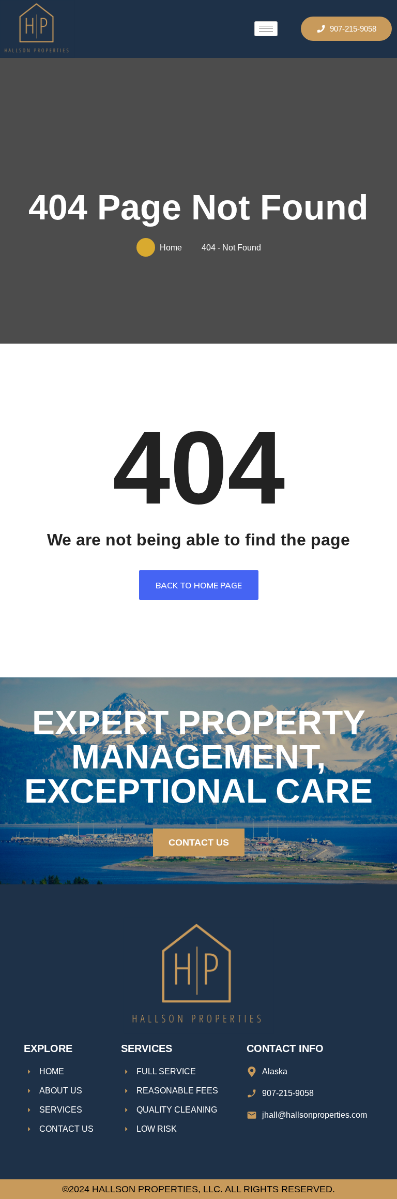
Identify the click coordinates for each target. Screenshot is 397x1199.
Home (173, 247)
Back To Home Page (199, 585)
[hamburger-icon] (266, 28)
